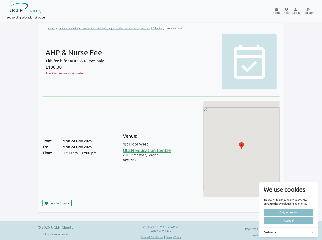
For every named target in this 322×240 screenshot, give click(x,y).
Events (51, 28)
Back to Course (58, 203)
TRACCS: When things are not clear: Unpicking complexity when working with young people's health (110, 28)
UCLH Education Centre (147, 150)
